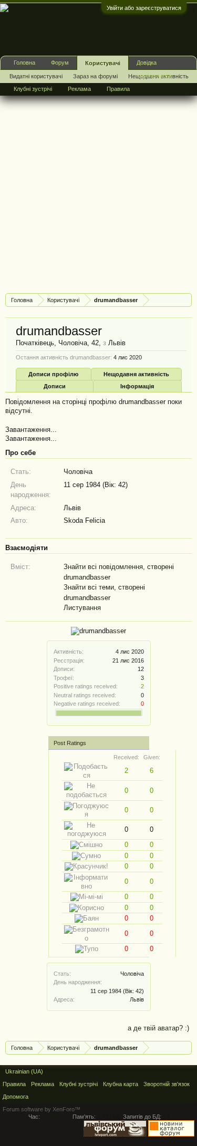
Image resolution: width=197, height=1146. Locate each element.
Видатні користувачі (36, 76)
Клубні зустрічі (33, 89)
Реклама (79, 89)
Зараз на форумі (95, 76)
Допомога (15, 1096)
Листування (82, 608)
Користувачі (102, 63)
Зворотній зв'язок (166, 1084)
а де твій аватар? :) (158, 1028)
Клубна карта (154, 76)
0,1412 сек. (56, 1116)
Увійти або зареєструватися (144, 8)
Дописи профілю (53, 374)
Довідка (147, 62)
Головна (24, 62)
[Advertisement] (98, 186)
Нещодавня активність (136, 374)
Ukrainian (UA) (24, 1071)
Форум (60, 62)
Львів (137, 999)
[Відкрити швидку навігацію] (185, 299)
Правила (118, 89)
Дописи (55, 386)
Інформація (137, 386)
